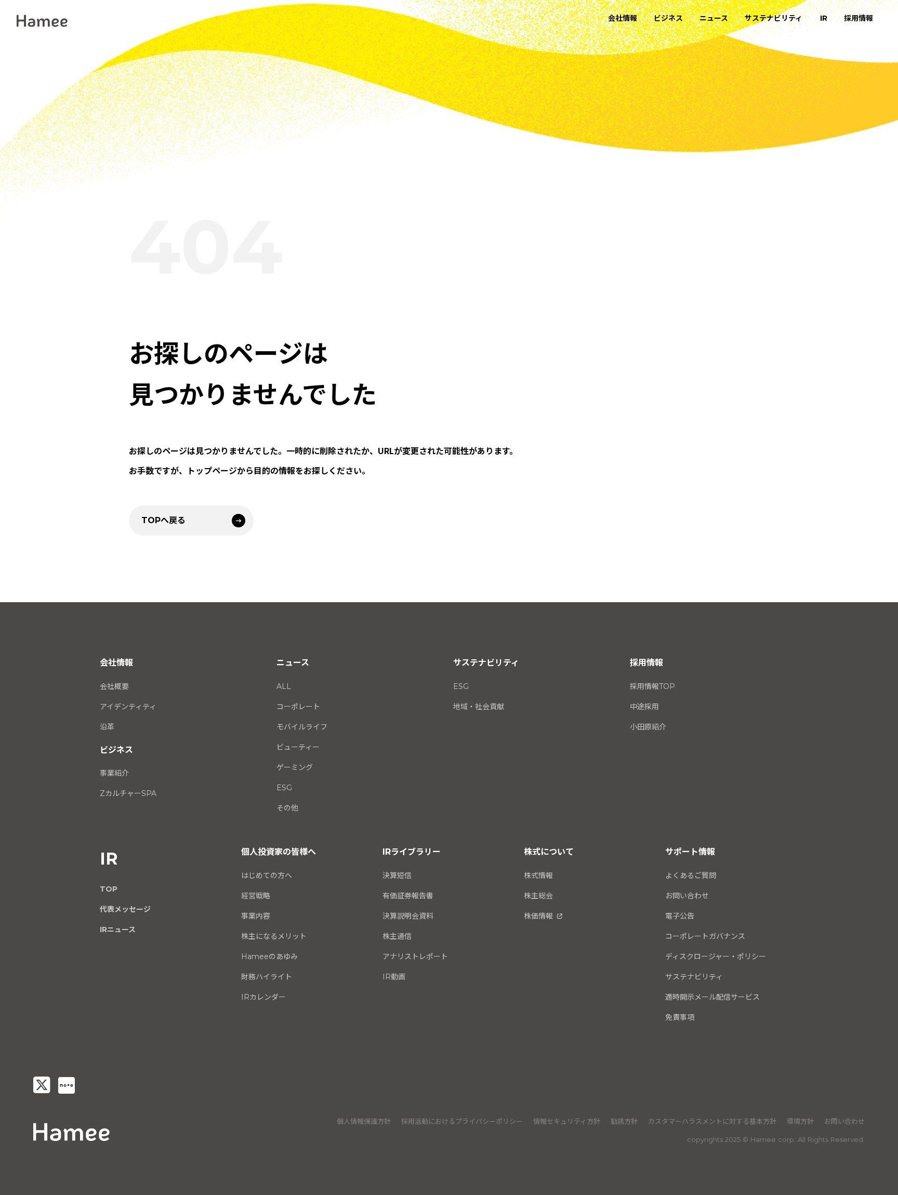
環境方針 (800, 1121)
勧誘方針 (624, 1121)
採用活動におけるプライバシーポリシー (462, 1121)
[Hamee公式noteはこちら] (66, 1085)
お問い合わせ (844, 1121)
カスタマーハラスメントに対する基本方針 (712, 1121)
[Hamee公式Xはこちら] (41, 1085)
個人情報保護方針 (364, 1121)
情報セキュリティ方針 (566, 1121)
